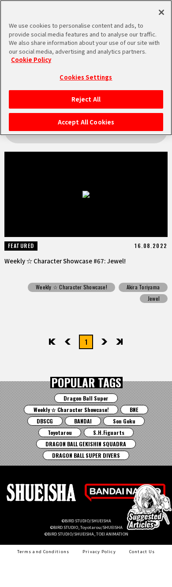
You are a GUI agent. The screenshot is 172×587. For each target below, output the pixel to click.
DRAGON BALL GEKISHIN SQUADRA (85, 444)
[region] (86, 67)
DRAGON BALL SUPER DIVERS (86, 455)
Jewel (154, 298)
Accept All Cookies (86, 122)
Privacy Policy (99, 551)
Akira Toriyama (143, 287)
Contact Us (142, 551)
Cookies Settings (86, 77)
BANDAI (83, 421)
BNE (134, 409)
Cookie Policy (31, 59)
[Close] (161, 12)
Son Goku (124, 421)
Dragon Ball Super (86, 398)
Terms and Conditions (43, 551)
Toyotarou (60, 432)
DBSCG (45, 421)
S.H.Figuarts (108, 432)
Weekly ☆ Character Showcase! (71, 287)
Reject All (86, 99)
